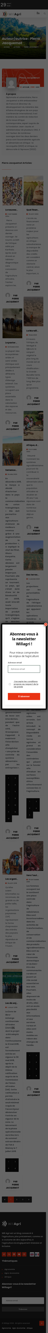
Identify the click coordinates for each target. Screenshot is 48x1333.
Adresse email (15, 662)
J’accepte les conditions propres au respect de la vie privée (26, 684)
